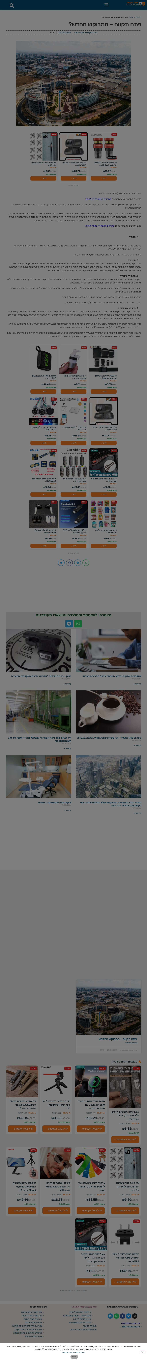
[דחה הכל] (142, 1352)
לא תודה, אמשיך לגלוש (73, 706)
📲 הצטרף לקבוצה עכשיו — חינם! (73, 699)
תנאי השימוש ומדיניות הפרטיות (73, 1352)
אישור (74, 1357)
